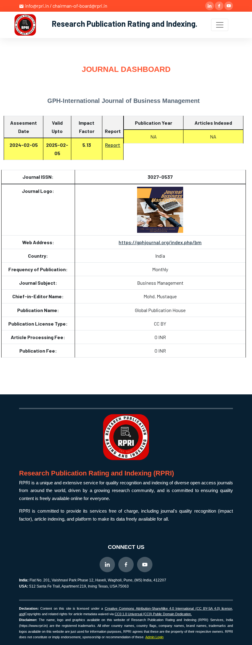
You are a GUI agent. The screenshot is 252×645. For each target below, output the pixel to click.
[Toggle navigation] (219, 25)
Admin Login (154, 637)
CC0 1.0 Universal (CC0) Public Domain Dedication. (153, 614)
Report (112, 145)
